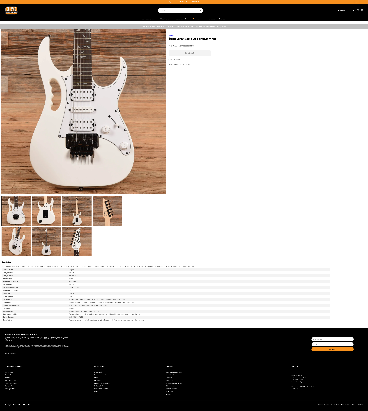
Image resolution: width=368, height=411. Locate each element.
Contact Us (9, 372)
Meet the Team (171, 375)
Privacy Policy (48, 348)
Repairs (7, 378)
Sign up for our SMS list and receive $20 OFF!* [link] (184, 2)
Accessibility (99, 372)
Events (96, 378)
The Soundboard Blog (174, 383)
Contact (341, 10)
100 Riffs (169, 380)
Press (96, 391)
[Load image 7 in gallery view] (107, 211)
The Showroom (171, 389)
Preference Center (101, 389)
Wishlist (169, 394)
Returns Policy (10, 386)
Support (8, 375)
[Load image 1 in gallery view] (16, 211)
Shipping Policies (11, 380)
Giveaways (170, 386)
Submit (332, 349)
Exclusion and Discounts (103, 375)
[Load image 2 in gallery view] (16, 241)
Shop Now (221, 27)
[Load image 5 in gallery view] (77, 211)
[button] (166, 262)
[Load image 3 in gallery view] (46, 211)
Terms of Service (11, 383)
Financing (97, 380)
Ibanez (171, 36)
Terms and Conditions (39, 348)
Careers (169, 378)
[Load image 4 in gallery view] (46, 241)
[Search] (201, 10)
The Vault (169, 391)
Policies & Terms (100, 386)
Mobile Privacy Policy (102, 383)
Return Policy (335, 404)
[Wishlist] (358, 10)
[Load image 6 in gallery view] (77, 241)
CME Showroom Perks (174, 372)
